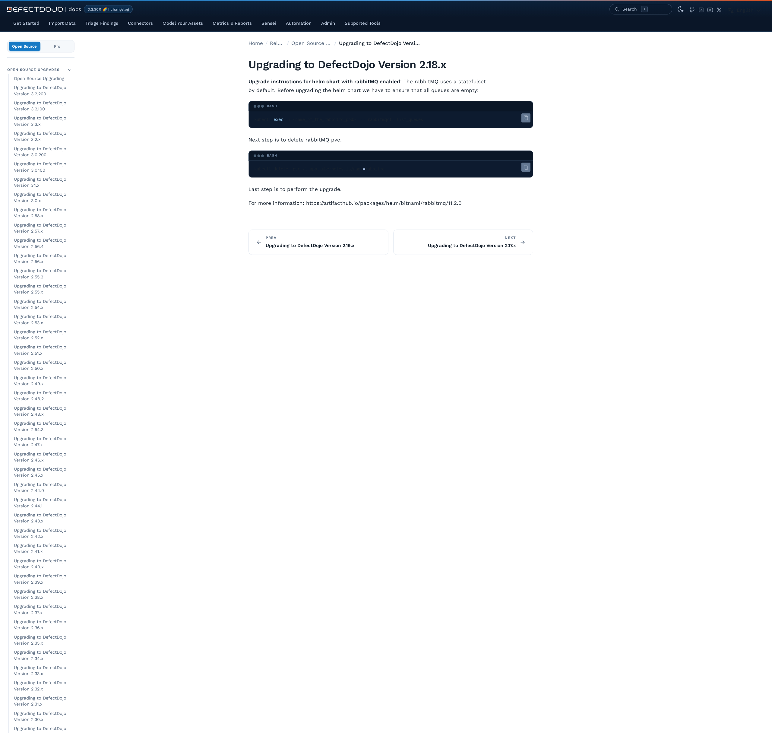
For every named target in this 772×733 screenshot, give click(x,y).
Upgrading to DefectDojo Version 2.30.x (40, 716)
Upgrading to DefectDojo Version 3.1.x (40, 182)
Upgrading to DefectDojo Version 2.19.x (310, 245)
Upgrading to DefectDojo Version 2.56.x (40, 258)
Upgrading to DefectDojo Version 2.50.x (40, 365)
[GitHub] (692, 9)
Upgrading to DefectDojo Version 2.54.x (40, 304)
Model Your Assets (183, 23)
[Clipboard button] (525, 117)
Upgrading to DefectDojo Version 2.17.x (472, 245)
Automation (299, 23)
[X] (719, 9)
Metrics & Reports (232, 23)
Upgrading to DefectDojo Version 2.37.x (40, 609)
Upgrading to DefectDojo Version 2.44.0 (40, 487)
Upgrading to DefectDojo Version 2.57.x (40, 228)
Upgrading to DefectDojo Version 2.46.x (40, 457)
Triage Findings (101, 23)
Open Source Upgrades (33, 70)
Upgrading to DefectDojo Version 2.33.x (40, 670)
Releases (277, 43)
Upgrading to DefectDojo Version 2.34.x (40, 655)
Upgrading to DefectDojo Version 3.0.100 (40, 167)
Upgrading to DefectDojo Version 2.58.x (40, 212)
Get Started (26, 23)
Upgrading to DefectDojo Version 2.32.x (40, 685)
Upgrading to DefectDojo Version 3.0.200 (40, 151)
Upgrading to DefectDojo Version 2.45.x (40, 472)
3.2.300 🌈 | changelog (108, 9)
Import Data (62, 23)
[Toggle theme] (680, 9)
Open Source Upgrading (39, 78)
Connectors (140, 23)
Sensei (268, 23)
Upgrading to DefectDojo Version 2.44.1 (40, 502)
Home (255, 43)
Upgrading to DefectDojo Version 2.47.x (40, 441)
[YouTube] (710, 9)
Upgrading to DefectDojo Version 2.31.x (40, 701)
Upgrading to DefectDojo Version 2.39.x (40, 579)
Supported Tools (363, 23)
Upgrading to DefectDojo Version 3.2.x (40, 136)
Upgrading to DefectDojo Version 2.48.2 (40, 395)
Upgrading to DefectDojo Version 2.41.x (40, 548)
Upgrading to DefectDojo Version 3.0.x (40, 197)
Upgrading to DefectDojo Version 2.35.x (40, 640)
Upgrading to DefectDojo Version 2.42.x (40, 533)
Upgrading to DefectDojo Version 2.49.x (40, 380)
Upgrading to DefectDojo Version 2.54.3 (40, 426)
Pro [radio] (57, 46)
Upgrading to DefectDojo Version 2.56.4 (40, 243)
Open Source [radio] (24, 46)
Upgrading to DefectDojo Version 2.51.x (40, 350)
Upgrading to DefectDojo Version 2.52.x (40, 335)
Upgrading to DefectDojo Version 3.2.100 (40, 106)
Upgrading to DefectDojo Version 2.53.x (40, 319)
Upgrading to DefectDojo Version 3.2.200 (40, 90)
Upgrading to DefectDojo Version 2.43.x (40, 518)
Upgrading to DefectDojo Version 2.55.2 (40, 273)
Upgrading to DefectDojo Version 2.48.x (40, 411)
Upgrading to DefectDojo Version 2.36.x (40, 624)
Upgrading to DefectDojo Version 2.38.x (40, 594)
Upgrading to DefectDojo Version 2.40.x (40, 564)
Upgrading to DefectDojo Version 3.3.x (40, 121)
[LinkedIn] (701, 9)
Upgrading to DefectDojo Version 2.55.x (40, 289)
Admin (328, 23)
